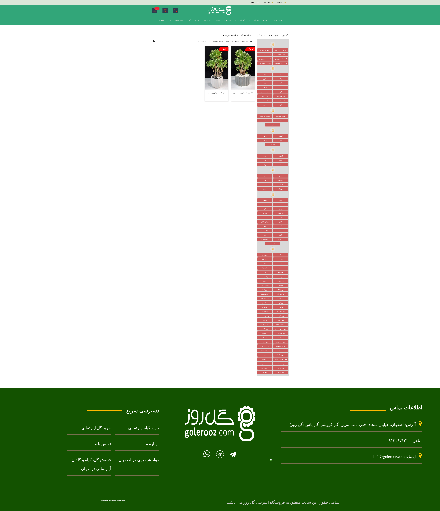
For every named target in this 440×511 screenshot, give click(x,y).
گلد (281, 83)
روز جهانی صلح (280, 324)
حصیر (264, 189)
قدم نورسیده (264, 294)
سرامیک (280, 189)
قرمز (264, 83)
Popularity (215, 41)
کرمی (264, 226)
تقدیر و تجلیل (280, 320)
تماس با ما (102, 443)
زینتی (280, 120)
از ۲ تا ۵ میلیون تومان (265, 59)
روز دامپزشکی (280, 350)
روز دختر (264, 320)
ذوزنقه (265, 165)
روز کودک (265, 290)
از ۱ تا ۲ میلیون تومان (281, 59)
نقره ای (281, 230)
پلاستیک (280, 180)
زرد (281, 204)
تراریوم (217, 20)
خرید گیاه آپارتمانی (143, 427)
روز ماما (264, 333)
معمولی (265, 140)
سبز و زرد (265, 100)
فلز (265, 180)
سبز (280, 74)
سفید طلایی (264, 239)
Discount (226, 41)
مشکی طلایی (265, 222)
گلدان (189, 20)
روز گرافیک (264, 337)
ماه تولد (281, 285)
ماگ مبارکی (280, 298)
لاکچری (281, 136)
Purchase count (202, 41)
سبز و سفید (264, 92)
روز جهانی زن (281, 311)
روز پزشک (281, 290)
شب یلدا (280, 272)
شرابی (265, 87)
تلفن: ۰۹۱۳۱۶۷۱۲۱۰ (403, 440)
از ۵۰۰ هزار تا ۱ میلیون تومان (264, 55)
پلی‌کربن (280, 184)
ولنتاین (265, 263)
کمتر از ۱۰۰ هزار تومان (280, 50)
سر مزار (280, 307)
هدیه (265, 355)
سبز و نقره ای (281, 96)
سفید (280, 200)
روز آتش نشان (265, 350)
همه (251, 41)
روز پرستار (265, 259)
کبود (280, 105)
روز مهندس (264, 276)
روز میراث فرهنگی (264, 324)
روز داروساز (264, 368)
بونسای (228, 20)
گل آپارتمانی (240, 20)
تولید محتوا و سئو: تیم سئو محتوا (113, 500)
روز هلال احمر (281, 333)
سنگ (264, 184)
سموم (197, 20)
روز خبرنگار (264, 372)
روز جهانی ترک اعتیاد (281, 359)
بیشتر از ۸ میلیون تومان (264, 63)
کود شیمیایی (207, 20)
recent (237, 41)
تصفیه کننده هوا (280, 116)
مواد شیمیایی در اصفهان (139, 459)
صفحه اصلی (277, 20)
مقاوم (272, 125)
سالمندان (264, 303)
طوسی (281, 209)
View (209, 41)
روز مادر (264, 255)
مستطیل (280, 160)
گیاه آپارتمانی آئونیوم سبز (217, 93)
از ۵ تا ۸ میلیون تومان (281, 63)
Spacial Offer (245, 41)
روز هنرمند (265, 359)
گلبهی (280, 235)
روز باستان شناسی (280, 329)
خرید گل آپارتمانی (96, 427)
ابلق (265, 74)
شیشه (265, 176)
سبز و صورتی (281, 100)
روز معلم (280, 263)
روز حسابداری (281, 363)
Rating (221, 41)
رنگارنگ (280, 217)
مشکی (265, 200)
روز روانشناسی (280, 337)
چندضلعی (280, 165)
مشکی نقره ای (265, 230)
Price (232, 41)
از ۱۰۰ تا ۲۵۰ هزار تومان (264, 50)
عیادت (265, 272)
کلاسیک (273, 145)
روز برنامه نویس (280, 342)
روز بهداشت (264, 342)
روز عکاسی (264, 329)
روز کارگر (281, 303)
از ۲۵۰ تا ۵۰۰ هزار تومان (280, 54)
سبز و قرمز (264, 96)
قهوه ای (273, 244)
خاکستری (280, 213)
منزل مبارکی (280, 294)
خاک (169, 20)
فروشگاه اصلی (272, 35)
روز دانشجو (280, 281)
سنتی (280, 140)
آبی (281, 92)
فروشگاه (266, 20)
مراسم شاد (265, 268)
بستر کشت (179, 20)
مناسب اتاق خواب (265, 116)
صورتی (281, 87)
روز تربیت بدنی (264, 316)
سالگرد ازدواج (265, 285)
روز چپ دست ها (280, 346)
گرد (265, 160)
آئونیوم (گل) (244, 35)
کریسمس (265, 363)
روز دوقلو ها (280, 355)
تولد (281, 255)
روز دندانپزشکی (264, 346)
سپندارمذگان (264, 311)
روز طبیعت (280, 316)
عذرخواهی (281, 276)
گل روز (285, 35)
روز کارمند (281, 372)
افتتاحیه (281, 268)
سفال (280, 176)
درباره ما (152, 443)
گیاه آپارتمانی (254, 20)
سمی (264, 120)
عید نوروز (264, 307)
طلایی (265, 79)
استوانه (281, 156)
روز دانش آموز (265, 298)
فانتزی (265, 136)
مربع (265, 156)
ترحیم (264, 281)
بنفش (264, 105)
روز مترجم (281, 368)
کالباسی (280, 239)
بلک (281, 79)
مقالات (161, 20)
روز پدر (281, 259)
